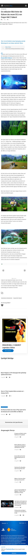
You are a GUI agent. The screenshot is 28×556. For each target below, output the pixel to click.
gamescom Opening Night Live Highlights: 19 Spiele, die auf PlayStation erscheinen (20, 491)
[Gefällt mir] (9, 377)
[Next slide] (25, 270)
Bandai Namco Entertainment (6, 298)
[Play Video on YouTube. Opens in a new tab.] (10, 506)
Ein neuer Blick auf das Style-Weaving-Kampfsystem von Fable (20, 457)
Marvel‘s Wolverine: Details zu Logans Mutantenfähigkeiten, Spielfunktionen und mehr (20, 446)
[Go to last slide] (3, 270)
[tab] (12, 278)
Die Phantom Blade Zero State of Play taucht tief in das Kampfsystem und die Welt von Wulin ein (13, 410)
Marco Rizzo (8, 47)
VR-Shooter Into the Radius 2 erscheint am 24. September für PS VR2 (20, 512)
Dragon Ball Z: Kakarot (6, 57)
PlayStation (8, 5)
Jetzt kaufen (8, 350)
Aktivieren (14, 553)
